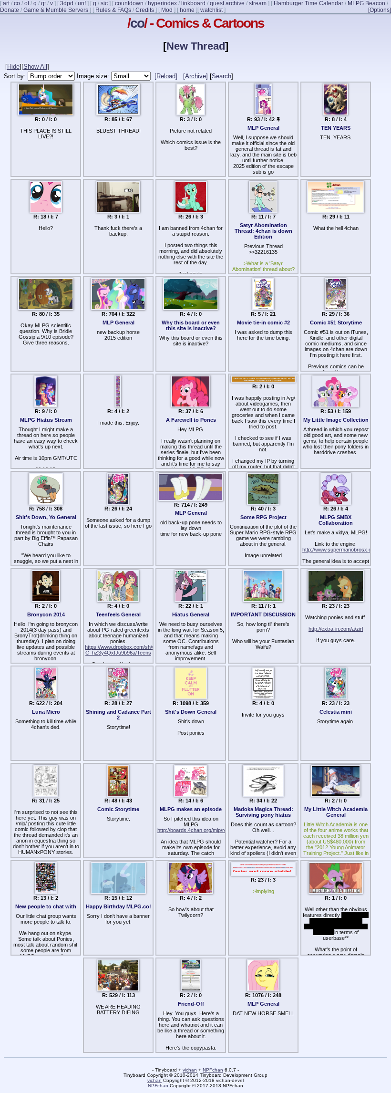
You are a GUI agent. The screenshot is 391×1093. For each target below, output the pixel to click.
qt (43, 3)
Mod (167, 10)
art (6, 3)
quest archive (227, 3)
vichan (190, 1069)
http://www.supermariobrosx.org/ (340, 549)
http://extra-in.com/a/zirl (336, 629)
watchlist (211, 10)
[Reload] (165, 76)
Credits (144, 10)
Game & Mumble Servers (55, 10)
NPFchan (213, 1069)
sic (104, 3)
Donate (9, 10)
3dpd (66, 3)
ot (26, 3)
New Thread (195, 46)
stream (258, 3)
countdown (129, 3)
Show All (35, 66)
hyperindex (162, 3)
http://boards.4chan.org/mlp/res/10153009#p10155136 (220, 830)
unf (82, 3)
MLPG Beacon (366, 3)
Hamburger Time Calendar (308, 3)
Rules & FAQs (113, 10)
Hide (13, 66)
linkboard (193, 3)
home (187, 10)
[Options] (379, 10)
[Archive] (195, 76)
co (17, 3)
